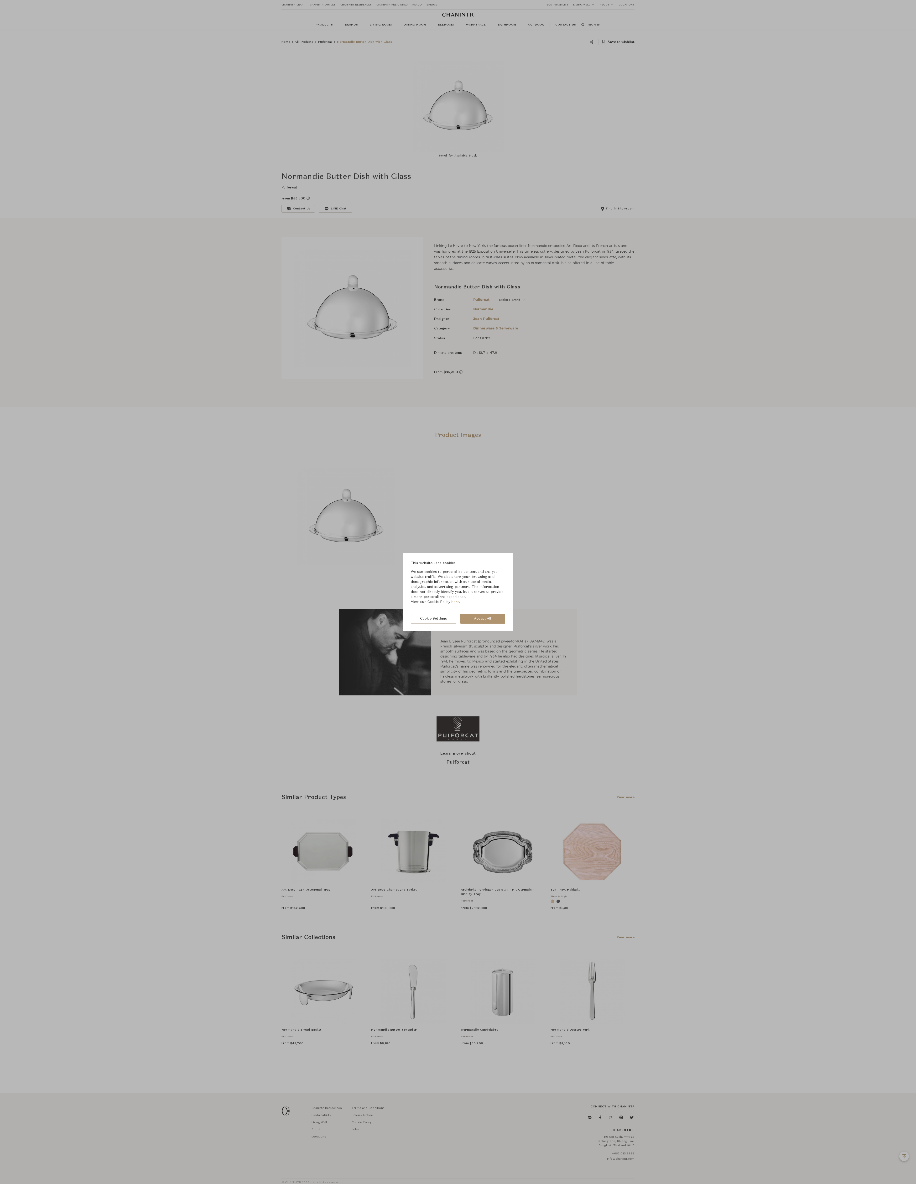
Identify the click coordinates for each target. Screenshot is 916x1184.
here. (455, 602)
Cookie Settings (433, 618)
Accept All (482, 618)
